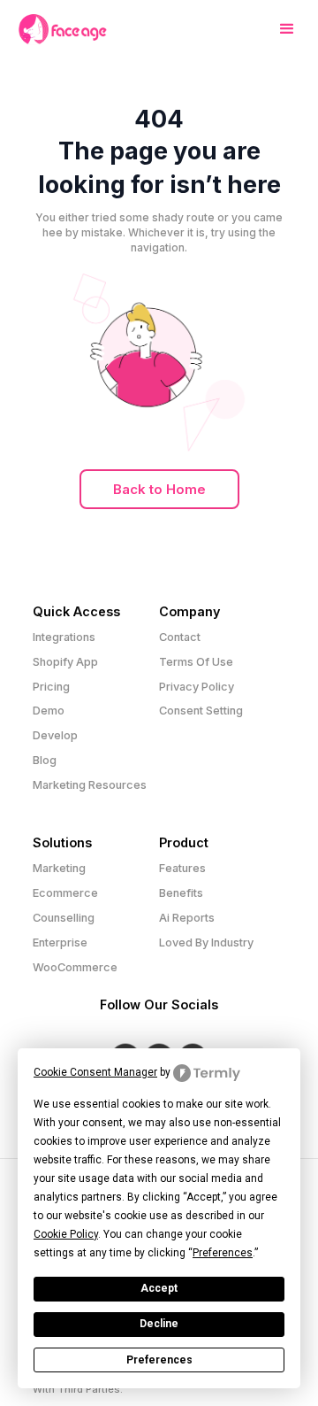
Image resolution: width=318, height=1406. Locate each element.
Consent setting (201, 710)
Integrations (64, 637)
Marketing (59, 868)
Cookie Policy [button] (66, 1234)
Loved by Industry (206, 942)
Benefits (181, 893)
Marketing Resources (90, 785)
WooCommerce (75, 967)
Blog (45, 760)
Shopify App (65, 661)
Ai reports (187, 917)
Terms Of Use (196, 661)
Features (182, 868)
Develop (55, 735)
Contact (180, 637)
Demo (48, 710)
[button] (280, 29)
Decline (159, 1323)
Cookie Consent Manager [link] (95, 1072)
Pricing (51, 686)
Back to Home (159, 489)
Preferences (159, 1360)
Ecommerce (65, 893)
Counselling (64, 917)
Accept (159, 1288)
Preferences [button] (223, 1253)
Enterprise (60, 942)
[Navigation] (63, 29)
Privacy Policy (196, 686)
